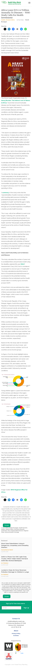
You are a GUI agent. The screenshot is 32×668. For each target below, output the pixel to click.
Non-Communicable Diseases (15, 530)
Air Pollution (4, 563)
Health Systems (23, 527)
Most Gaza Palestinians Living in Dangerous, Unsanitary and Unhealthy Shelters (15, 545)
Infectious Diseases (19, 529)
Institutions (4, 530)
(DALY (23, 264)
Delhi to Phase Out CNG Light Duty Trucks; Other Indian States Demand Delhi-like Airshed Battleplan (14, 558)
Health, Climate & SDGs (8, 20)
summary (5, 192)
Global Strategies (13, 527)
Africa (7, 527)
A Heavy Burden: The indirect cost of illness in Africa (15, 100)
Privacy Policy (16, 633)
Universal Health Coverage (12, 532)
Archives (16, 635)
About (16, 631)
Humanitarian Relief (7, 549)
